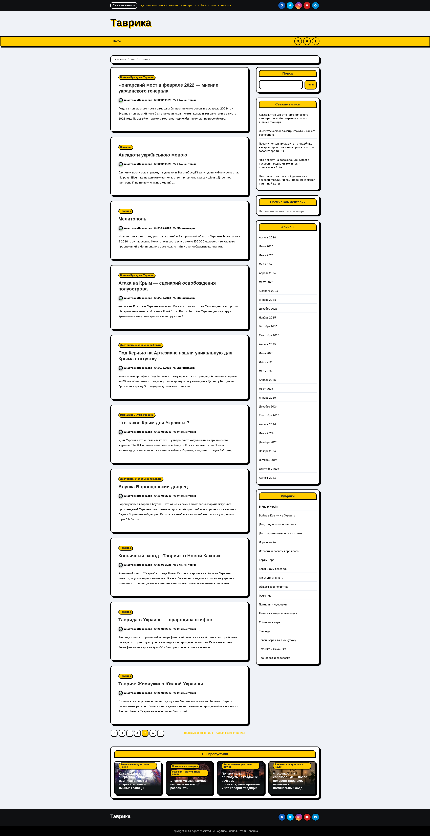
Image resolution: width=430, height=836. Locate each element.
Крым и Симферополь (273, 569)
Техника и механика (272, 649)
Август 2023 (267, 477)
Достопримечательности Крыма (140, 345)
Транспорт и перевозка (274, 658)
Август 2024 (267, 424)
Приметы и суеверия (273, 604)
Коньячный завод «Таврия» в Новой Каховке (170, 555)
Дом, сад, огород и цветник (277, 524)
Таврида (125, 211)
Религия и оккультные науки (278, 613)
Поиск (287, 73)
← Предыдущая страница (196, 732)
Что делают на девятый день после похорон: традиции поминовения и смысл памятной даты (287, 180)
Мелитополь (132, 218)
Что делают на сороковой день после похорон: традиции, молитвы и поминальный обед (284, 163)
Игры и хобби (267, 542)
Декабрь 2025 (268, 308)
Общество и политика (273, 586)
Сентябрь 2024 (269, 415)
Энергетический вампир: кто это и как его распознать (189, 784)
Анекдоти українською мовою (152, 154)
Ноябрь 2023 (267, 451)
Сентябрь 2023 (269, 468)
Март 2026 (266, 282)
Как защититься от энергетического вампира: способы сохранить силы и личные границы (283, 118)
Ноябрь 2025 (267, 317)
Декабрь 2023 (268, 442)
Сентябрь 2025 (269, 335)
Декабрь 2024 (268, 406)
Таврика (130, 22)
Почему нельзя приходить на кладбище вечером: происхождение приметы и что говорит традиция (286, 147)
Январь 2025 (267, 397)
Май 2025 (265, 371)
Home (117, 41)
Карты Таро (266, 560)
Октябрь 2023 (268, 460)
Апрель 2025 (267, 379)
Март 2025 (266, 388)
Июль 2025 (266, 353)
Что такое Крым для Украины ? (154, 422)
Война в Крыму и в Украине (137, 77)
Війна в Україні (268, 506)
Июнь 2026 (266, 255)
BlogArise (221, 831)
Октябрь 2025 (268, 326)
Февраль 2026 (268, 290)
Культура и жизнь (271, 577)
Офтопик (125, 147)
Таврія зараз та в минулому (277, 640)
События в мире (270, 622)
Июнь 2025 (266, 362)
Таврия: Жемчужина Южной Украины (160, 683)
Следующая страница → (232, 732)
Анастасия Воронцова (138, 100)
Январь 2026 (267, 299)
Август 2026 (267, 237)
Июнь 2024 (266, 433)
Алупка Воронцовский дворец (153, 486)
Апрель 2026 (267, 273)
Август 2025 (267, 344)
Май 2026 (265, 264)
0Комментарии (186, 100)
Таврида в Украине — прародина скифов (165, 619)
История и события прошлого (278, 551)
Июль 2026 (266, 246)
